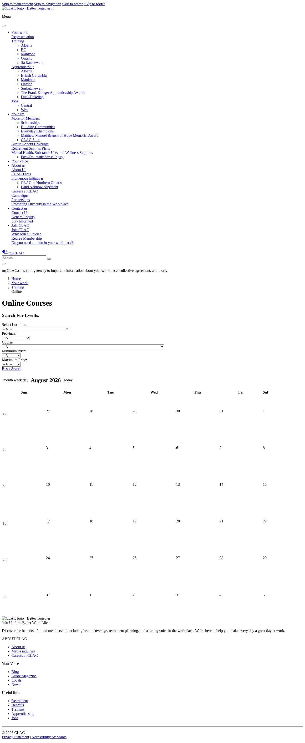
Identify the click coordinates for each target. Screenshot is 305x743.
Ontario (26, 58)
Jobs (14, 101)
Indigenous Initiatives (27, 178)
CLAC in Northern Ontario (41, 183)
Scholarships (30, 123)
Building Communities (38, 127)
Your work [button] (19, 32)
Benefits (17, 705)
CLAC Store (30, 140)
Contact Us (19, 213)
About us (18, 647)
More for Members (25, 118)
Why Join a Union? (26, 234)
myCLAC (16, 253)
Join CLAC (20, 230)
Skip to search (72, 4)
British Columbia (34, 75)
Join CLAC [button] (20, 225)
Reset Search (11, 369)
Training (17, 41)
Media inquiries (23, 651)
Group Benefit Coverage (30, 144)
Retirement (19, 701)
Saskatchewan (31, 63)
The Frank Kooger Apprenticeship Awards (53, 93)
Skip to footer (94, 4)
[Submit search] (49, 259)
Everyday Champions (37, 131)
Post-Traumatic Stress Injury (42, 157)
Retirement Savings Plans (30, 148)
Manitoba (28, 54)
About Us (18, 170)
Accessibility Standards (48, 737)
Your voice (19, 161)
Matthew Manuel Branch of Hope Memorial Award (59, 135)
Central (26, 105)
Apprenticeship (22, 67)
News (15, 684)
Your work (19, 283)
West (24, 110)
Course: (8, 342)
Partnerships (20, 200)
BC (23, 50)
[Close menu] (4, 25)
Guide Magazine (23, 676)
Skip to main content (17, 4)
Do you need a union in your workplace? (42, 243)
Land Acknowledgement (39, 187)
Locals (16, 680)
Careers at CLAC (24, 191)
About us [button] (18, 165)
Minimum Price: (14, 351)
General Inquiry (23, 217)
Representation (22, 37)
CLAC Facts (21, 174)
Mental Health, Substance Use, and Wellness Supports (52, 153)
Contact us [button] (19, 208)
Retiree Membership (26, 238)
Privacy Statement (15, 737)
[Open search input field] (4, 263)
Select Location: (15, 325)
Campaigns (19, 195)
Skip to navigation (47, 4)
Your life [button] (18, 114)
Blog (15, 672)
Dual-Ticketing (32, 97)
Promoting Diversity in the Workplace (39, 204)
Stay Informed (22, 221)
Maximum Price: (14, 360)
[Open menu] (53, 9)
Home (16, 279)
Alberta (26, 45)
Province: (9, 333)
